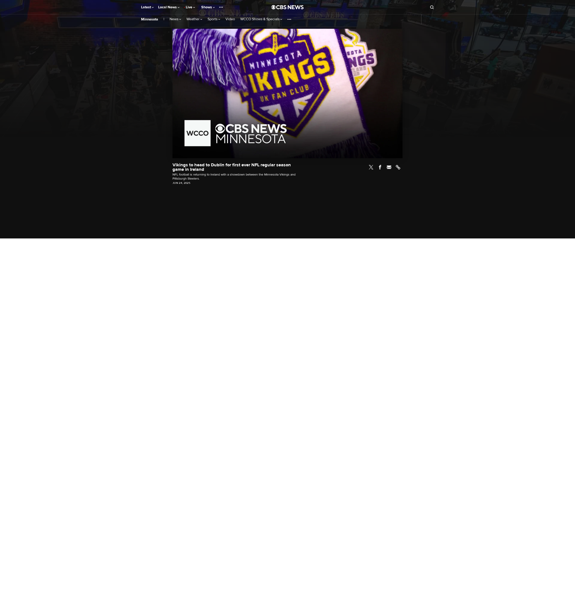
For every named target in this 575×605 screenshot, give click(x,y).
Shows (207, 7)
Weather (193, 19)
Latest (146, 7)
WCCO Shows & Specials (260, 19)
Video (230, 19)
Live (189, 7)
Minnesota (149, 19)
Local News (168, 7)
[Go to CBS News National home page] (287, 7)
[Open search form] (432, 7)
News (174, 19)
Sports (213, 19)
